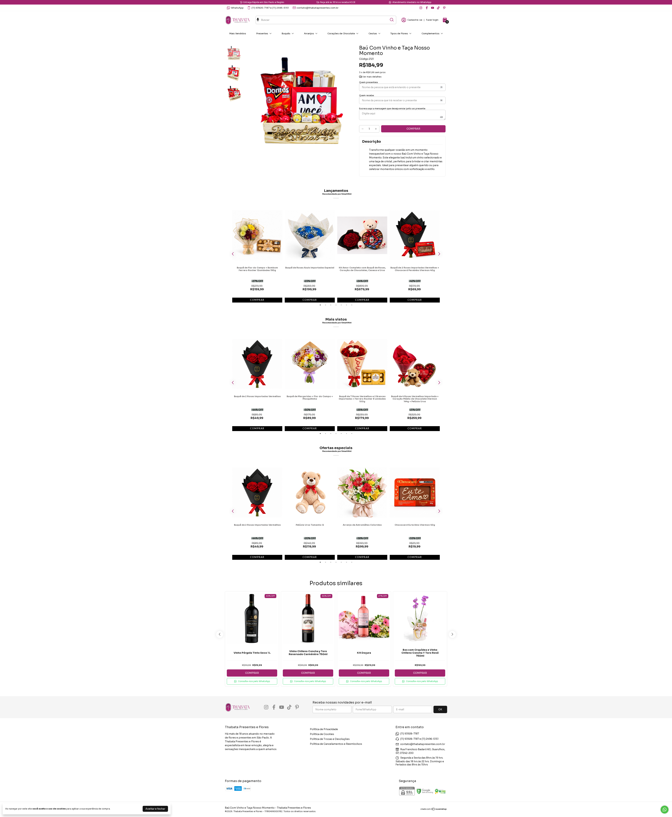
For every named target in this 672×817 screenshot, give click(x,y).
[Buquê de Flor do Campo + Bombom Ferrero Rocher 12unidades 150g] (257, 235)
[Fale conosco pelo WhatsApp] (664, 810)
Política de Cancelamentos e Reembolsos (336, 743)
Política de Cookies (322, 734)
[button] (252, 681)
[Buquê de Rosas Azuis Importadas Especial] (310, 235)
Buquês (286, 33)
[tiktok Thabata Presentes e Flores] (438, 8)
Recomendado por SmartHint (337, 194)
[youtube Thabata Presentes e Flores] (432, 8)
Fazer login (432, 19)
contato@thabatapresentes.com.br (317, 7)
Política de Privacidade (324, 729)
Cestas (373, 33)
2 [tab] (325, 305)
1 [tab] (320, 305)
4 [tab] (336, 305)
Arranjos (309, 33)
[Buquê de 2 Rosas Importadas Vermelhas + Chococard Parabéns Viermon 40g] (415, 235)
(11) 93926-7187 (409, 733)
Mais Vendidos (237, 33)
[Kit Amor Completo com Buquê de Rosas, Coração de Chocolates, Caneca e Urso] (362, 235)
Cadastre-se (414, 19)
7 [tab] (352, 305)
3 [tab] (330, 305)
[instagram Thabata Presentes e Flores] (421, 8)
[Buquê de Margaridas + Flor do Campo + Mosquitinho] (310, 364)
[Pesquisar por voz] (258, 20)
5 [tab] (341, 305)
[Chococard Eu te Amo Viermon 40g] (415, 492)
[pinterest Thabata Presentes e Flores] (444, 8)
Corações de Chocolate (341, 33)
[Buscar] (391, 19)
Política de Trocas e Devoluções (330, 739)
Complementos (430, 33)
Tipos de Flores (399, 33)
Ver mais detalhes (372, 76)
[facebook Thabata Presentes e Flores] (427, 8)
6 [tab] (346, 305)
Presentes (262, 33)
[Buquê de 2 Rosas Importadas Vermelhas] (257, 364)
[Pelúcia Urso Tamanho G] (310, 492)
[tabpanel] (257, 253)
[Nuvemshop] (433, 809)
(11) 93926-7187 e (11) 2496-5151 (270, 7)
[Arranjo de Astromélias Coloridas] (362, 492)
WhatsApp (237, 7)
